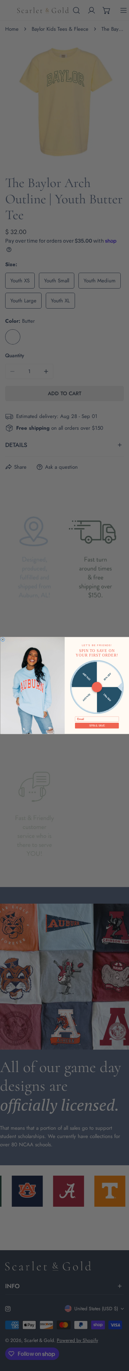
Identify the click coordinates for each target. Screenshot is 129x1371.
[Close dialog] (3, 640)
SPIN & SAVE (97, 725)
